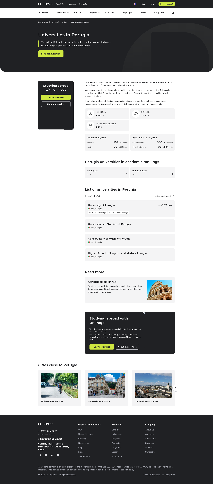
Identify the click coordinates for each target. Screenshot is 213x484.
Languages (127, 13)
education (50, 439)
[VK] (52, 455)
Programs (93, 13)
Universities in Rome (52, 401)
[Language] (136, 3)
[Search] (173, 13)
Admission (109, 13)
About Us (60, 4)
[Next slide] (175, 388)
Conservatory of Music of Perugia (109, 238)
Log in (153, 4)
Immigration (159, 13)
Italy (92, 209)
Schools (77, 13)
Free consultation (50, 53)
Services (72, 4)
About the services (56, 104)
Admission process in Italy (102, 282)
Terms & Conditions (151, 474)
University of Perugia (101, 205)
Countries (43, 13)
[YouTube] (58, 455)
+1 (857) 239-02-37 (48, 431)
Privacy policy (168, 474)
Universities (61, 13)
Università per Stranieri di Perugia (109, 224)
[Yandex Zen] (46, 455)
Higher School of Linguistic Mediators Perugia (117, 253)
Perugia (98, 228)
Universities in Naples (146, 401)
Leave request (166, 4)
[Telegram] (40, 455)
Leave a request (56, 97)
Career (143, 13)
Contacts (83, 4)
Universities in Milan (99, 401)
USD (143, 4)
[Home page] (45, 4)
